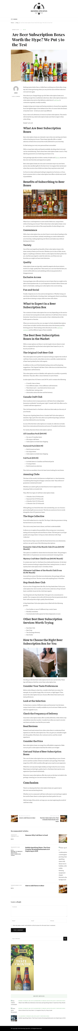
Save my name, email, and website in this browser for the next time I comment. (34, 925)
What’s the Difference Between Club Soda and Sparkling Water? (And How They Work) (42, 1002)
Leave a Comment (16, 96)
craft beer (56, 100)
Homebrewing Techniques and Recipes (43, 1000)
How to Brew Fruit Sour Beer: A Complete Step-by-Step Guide (35, 1010)
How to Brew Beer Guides (16, 855)
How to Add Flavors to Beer (34, 886)
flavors (57, 157)
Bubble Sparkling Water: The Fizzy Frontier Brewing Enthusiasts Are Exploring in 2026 (37, 849)
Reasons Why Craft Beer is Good (36, 835)
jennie (16, 92)
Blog (24, 29)
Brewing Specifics (26, 1028)
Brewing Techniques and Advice (16, 852)
